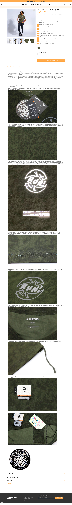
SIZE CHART (41, 57)
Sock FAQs (52, 499)
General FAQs (57, 499)
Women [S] (44, 53)
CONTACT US (62, 57)
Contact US (46, 499)
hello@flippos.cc (30, 497)
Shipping (60, 499)
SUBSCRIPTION (59, 497)
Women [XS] (40, 53)
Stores (49, 499)
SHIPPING (47, 57)
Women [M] (49, 53)
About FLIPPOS (41, 499)
